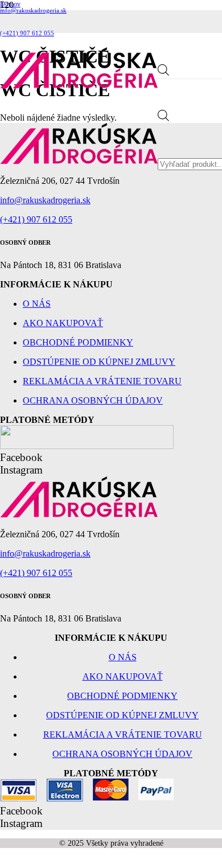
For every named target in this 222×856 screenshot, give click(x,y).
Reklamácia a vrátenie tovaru (102, 381)
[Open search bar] (163, 72)
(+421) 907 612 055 (36, 219)
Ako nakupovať (63, 323)
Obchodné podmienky (78, 342)
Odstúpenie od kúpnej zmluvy (99, 362)
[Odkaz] (79, 85)
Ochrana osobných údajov (93, 400)
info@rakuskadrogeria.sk (45, 200)
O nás (37, 303)
